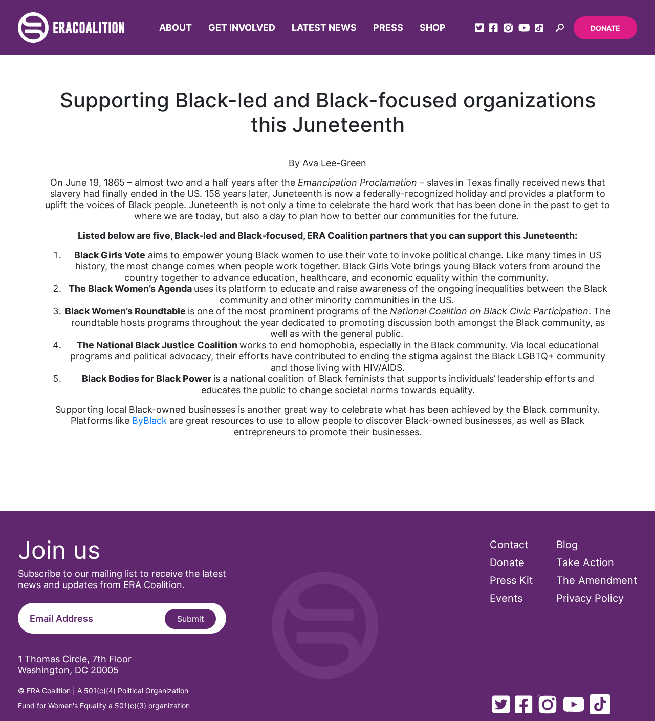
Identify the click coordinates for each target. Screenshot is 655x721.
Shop (433, 27)
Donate (605, 28)
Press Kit (511, 580)
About (175, 27)
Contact (509, 544)
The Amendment (596, 580)
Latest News (324, 27)
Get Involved (241, 27)
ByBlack (149, 420)
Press (388, 27)
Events (506, 598)
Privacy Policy (590, 598)
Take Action (585, 562)
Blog (567, 544)
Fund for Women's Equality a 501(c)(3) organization (104, 705)
